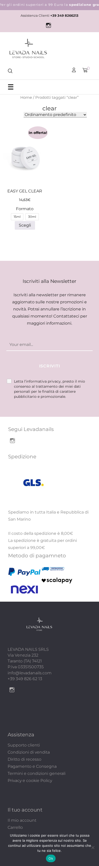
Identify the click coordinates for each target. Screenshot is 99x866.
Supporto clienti (24, 745)
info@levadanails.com (30, 673)
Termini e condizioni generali (36, 773)
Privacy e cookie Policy (30, 780)
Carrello (15, 827)
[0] (84, 70)
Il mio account (22, 820)
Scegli (25, 225)
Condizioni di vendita (29, 752)
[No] (92, 847)
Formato (25, 208)
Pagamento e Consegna (32, 766)
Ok (50, 858)
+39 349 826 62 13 (25, 678)
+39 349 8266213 (64, 15)
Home (26, 97)
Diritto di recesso (24, 759)
